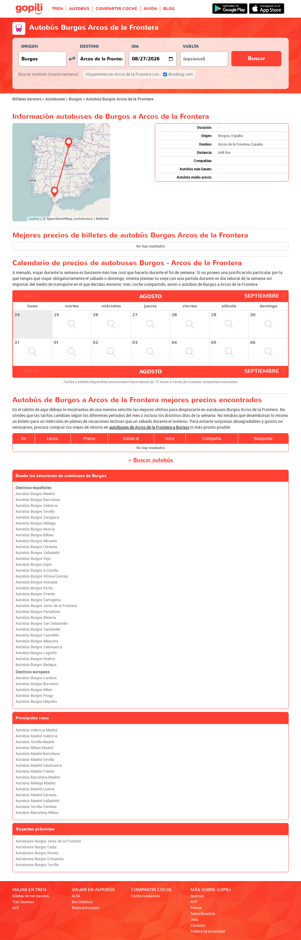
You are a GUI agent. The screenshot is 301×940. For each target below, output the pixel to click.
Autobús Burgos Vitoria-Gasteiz (42, 576)
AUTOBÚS (79, 8)
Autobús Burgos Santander (38, 629)
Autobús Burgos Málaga (36, 523)
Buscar (256, 58)
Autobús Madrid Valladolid (37, 800)
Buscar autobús (153, 460)
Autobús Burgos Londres (36, 677)
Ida (135, 46)
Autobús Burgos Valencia (37, 505)
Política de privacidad (207, 931)
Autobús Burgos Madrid (35, 493)
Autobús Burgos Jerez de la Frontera (46, 605)
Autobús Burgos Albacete (37, 641)
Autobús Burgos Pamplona (38, 611)
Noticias (197, 895)
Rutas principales (85, 907)
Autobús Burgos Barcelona (38, 499)
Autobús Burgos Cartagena (38, 599)
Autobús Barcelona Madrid (38, 777)
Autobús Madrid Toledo (35, 771)
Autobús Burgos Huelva (35, 658)
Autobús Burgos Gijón (34, 564)
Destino (89, 46)
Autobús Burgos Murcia (35, 529)
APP (194, 901)
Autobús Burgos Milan (34, 689)
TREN (57, 8)
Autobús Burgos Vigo (33, 558)
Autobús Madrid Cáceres (36, 794)
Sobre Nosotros (202, 913)
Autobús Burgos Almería (36, 617)
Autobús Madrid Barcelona (38, 753)
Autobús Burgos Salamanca (39, 646)
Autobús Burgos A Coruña (37, 570)
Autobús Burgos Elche (34, 588)
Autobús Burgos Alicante (36, 540)
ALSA (76, 895)
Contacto (197, 925)
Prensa (196, 907)
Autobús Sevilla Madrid (35, 741)
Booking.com (139, 74)
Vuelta (191, 46)
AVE (15, 907)
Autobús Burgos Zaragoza (37, 517)
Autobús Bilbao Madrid (34, 747)
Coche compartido (145, 895)
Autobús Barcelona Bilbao (37, 812)
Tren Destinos (23, 901)
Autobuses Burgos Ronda (37, 852)
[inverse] (72, 59)
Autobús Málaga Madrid (35, 783)
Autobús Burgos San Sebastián (42, 623)
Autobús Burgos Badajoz (36, 664)
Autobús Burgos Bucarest (37, 683)
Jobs (194, 919)
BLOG (169, 8)
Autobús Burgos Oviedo (35, 593)
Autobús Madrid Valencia (36, 735)
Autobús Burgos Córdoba (36, 546)
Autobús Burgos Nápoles (36, 701)
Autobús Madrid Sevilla (35, 759)
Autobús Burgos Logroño (36, 652)
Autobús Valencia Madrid (36, 730)
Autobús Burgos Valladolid (37, 552)
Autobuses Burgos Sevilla (37, 864)
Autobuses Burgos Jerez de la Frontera (48, 841)
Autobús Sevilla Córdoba (36, 806)
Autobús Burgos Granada (36, 582)
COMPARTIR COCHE (116, 8)
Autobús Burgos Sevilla (35, 511)
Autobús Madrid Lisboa (35, 788)
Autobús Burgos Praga (34, 695)
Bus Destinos (82, 901)
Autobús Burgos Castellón (37, 635)
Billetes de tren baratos (30, 895)
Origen (29, 46)
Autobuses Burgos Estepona (39, 858)
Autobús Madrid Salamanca (39, 765)
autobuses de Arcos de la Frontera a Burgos (149, 427)
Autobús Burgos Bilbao (34, 534)
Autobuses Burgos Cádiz (36, 847)
